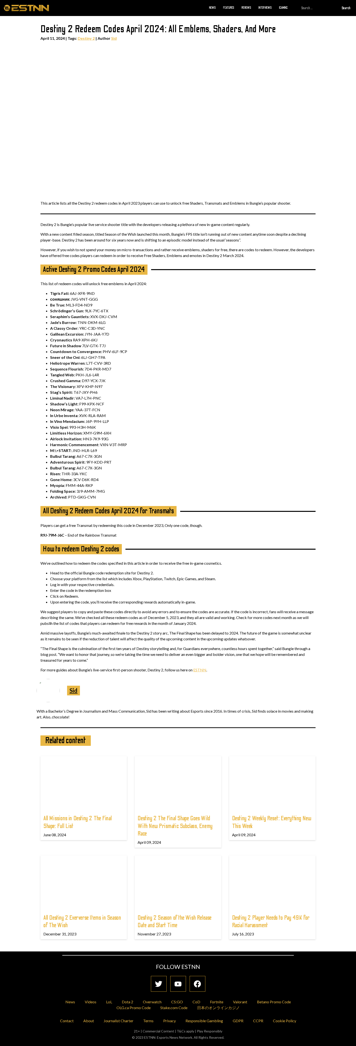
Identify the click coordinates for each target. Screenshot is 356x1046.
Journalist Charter (118, 1020)
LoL (109, 1001)
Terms (148, 1020)
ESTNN (199, 670)
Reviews (246, 7)
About (88, 1020)
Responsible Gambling (204, 1020)
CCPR (258, 1020)
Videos (90, 1001)
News (212, 7)
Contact (67, 1020)
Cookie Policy (284, 1020)
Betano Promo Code (274, 1001)
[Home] (26, 8)
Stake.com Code (173, 1007)
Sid (114, 38)
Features (228, 7)
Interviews (265, 7)
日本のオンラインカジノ (218, 1007)
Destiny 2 (86, 38)
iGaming (283, 7)
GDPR (238, 1020)
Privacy (169, 1020)
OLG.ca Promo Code (133, 1007)
